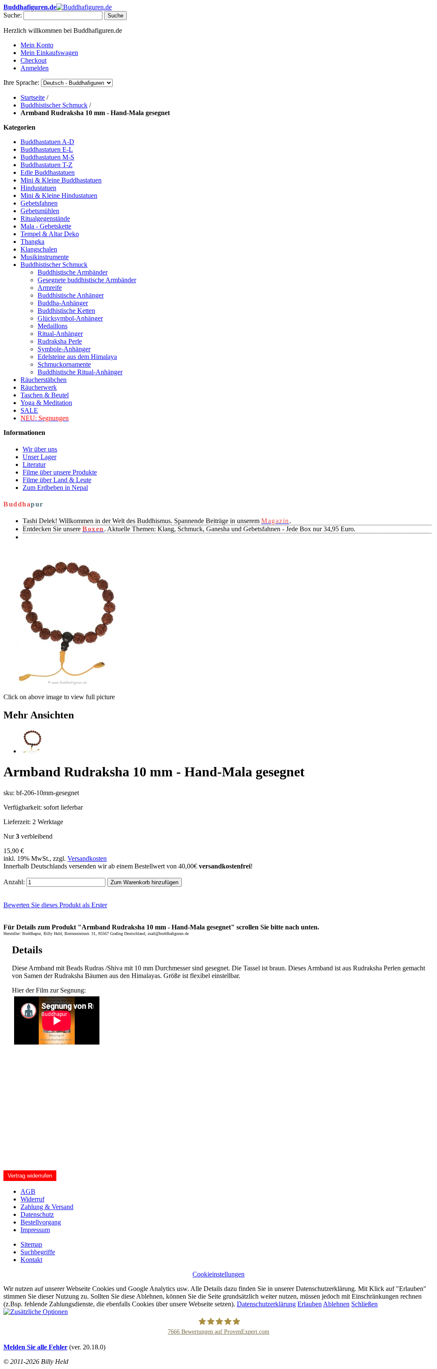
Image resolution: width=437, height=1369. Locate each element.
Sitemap (31, 1244)
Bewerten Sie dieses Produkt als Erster (55, 905)
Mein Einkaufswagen (49, 52)
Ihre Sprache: (21, 82)
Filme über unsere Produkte (60, 472)
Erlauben (309, 1304)
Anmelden (34, 68)
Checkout (33, 60)
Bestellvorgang (40, 1222)
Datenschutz (37, 1214)
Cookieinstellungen (218, 1274)
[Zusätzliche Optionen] (35, 1311)
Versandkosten (87, 858)
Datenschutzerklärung (266, 1304)
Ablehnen (336, 1304)
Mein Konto (36, 45)
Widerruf (32, 1199)
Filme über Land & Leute (57, 479)
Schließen (364, 1304)
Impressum (35, 1229)
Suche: (12, 15)
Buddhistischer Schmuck (53, 105)
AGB (27, 1191)
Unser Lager (39, 456)
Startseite (32, 97)
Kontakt (31, 1259)
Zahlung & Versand (46, 1206)
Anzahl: (14, 882)
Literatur (34, 464)
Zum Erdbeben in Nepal (55, 487)
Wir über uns (40, 449)
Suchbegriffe (37, 1252)
